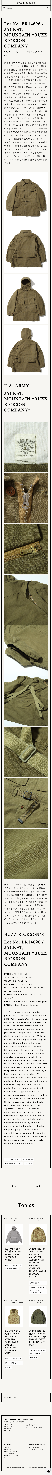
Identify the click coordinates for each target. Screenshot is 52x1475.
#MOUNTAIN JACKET (13, 1163)
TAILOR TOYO (9, 1453)
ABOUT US (8, 1425)
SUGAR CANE (9, 1449)
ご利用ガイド (30, 1425)
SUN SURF (8, 1447)
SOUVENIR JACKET (36, 1449)
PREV (16, 1186)
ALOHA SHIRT (34, 1447)
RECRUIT (7, 1429)
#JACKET (28, 1163)
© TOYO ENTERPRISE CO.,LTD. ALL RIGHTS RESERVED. (26, 1468)
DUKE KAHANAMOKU (11, 1455)
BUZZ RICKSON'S (26, 3)
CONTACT (7, 1430)
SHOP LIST (8, 1427)
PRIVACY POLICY (32, 1429)
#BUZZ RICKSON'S (13, 1160)
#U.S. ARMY (28, 1160)
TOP (48, 1472)
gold (5, 1457)
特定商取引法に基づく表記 (34, 1427)
